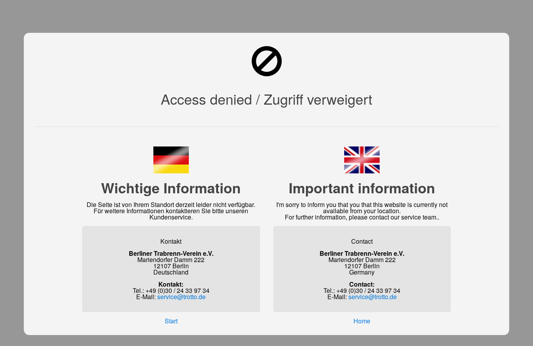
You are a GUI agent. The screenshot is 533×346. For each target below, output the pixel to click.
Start (171, 320)
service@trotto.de (181, 296)
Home (362, 320)
